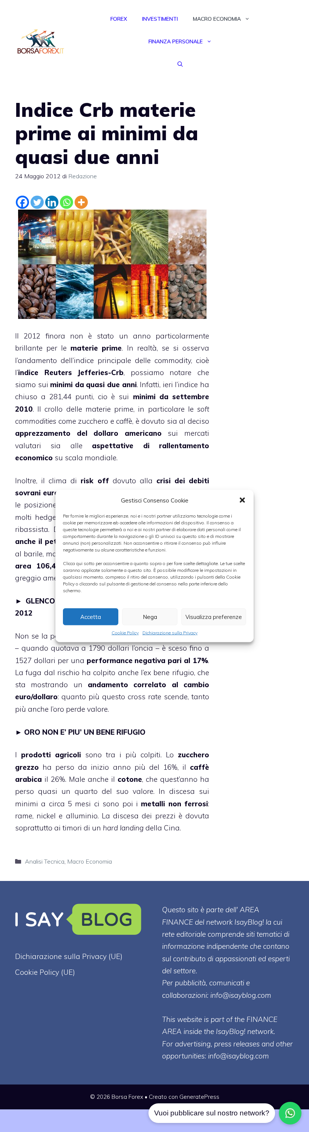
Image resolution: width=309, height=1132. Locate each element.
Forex (118, 18)
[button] (242, 500)
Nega (150, 616)
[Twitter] (37, 202)
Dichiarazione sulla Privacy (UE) (68, 956)
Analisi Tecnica (44, 861)
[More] (81, 202)
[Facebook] (22, 202)
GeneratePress (199, 1096)
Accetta (90, 616)
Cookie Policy (125, 633)
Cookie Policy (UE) (45, 972)
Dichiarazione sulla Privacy (169, 633)
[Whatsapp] (66, 202)
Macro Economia (217, 18)
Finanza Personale (175, 41)
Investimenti (160, 18)
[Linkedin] (51, 202)
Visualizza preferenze (213, 616)
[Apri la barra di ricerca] (180, 64)
